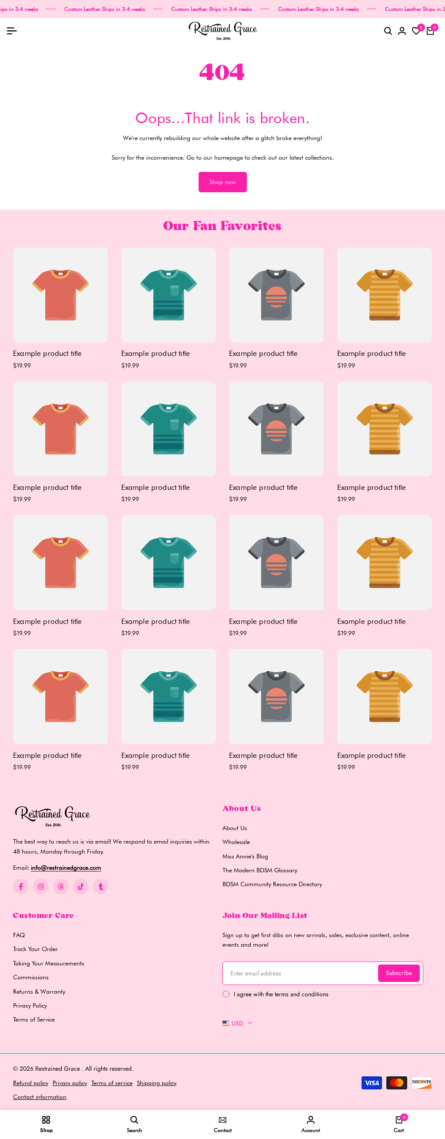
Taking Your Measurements (48, 963)
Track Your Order (35, 948)
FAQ (19, 934)
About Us (234, 827)
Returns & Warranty (39, 991)
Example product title (47, 353)
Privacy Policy (30, 1005)
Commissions (31, 977)
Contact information (39, 1096)
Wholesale (236, 841)
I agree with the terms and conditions (281, 994)
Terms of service (112, 1082)
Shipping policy (156, 1082)
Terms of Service (34, 1019)
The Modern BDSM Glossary (259, 870)
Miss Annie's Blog (245, 856)
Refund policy (30, 1082)
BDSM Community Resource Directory (272, 884)
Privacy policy (70, 1082)
